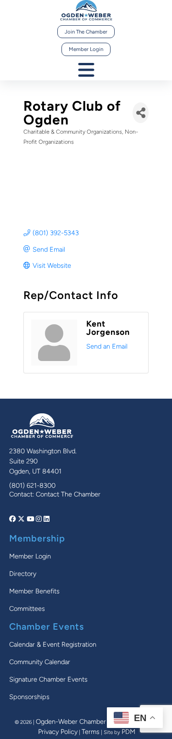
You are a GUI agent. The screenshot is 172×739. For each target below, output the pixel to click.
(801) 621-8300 (32, 485)
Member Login (86, 49)
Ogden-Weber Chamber (71, 721)
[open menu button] (86, 70)
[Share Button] (141, 112)
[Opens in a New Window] (13, 519)
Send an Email (107, 346)
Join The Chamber (86, 31)
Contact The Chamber (68, 494)
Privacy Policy (58, 732)
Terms (91, 732)
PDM (128, 732)
